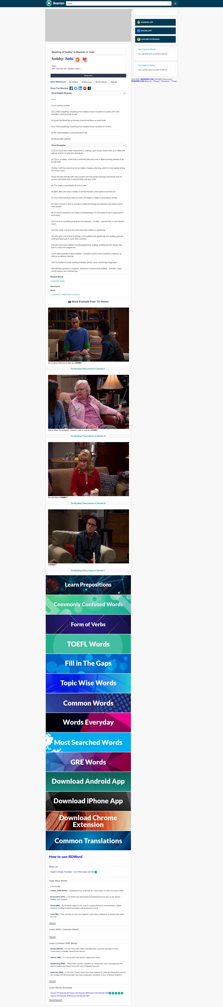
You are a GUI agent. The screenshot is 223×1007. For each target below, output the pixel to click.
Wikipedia (114, 82)
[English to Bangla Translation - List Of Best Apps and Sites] (96, 873)
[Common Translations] (88, 850)
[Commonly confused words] (88, 614)
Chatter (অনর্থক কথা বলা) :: (59, 891)
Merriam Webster (101, 82)
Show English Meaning (88, 93)
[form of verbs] (88, 633)
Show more (88, 75)
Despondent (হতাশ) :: (58, 897)
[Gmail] (85, 89)
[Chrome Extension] (88, 830)
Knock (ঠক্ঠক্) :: (56, 905)
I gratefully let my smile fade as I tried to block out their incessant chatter (87, 891)
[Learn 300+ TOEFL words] (88, 653)
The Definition (73, 82)
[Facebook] (71, 89)
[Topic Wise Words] (88, 692)
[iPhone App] (88, 810)
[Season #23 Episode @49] (116, 994)
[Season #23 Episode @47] (122, 994)
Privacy (156, 81)
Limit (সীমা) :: (55, 914)
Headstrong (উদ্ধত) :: (58, 964)
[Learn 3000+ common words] (88, 712)
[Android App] (88, 791)
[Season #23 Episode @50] (113, 994)
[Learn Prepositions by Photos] (88, 594)
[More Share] (89, 89)
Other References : (58, 82)
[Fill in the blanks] (88, 673)
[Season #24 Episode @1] (110, 994)
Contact (174, 81)
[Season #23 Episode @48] (119, 994)
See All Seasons (55, 1000)
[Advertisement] (87, 25)
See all (52, 923)
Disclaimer (165, 81)
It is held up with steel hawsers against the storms (75, 957)
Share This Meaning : (59, 88)
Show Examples (88, 145)
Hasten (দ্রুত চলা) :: (57, 949)
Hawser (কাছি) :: (56, 957)
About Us (148, 81)
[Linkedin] (81, 89)
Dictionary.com (87, 82)
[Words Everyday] (88, 732)
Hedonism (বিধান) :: (57, 972)
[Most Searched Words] (88, 751)
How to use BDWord (65, 857)
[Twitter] (76, 89)
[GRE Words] (88, 771)
